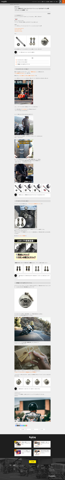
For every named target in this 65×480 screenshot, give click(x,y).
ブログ (54, 1)
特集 (56, 1)
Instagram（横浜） (52, 469)
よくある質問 (31, 468)
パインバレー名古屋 (15, 467)
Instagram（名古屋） (52, 470)
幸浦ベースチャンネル (44, 468)
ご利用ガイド (22, 469)
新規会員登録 (22, 466)
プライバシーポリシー (32, 470)
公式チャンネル (43, 467)
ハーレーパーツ (34, 1)
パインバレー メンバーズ (32, 467)
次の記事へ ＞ (42, 429)
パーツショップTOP (23, 467)
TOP (10, 465)
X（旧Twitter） (52, 467)
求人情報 (32, 461)
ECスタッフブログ (16, 4)
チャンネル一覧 (43, 466)
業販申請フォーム (23, 471)
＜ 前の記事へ (23, 429)
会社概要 (30, 466)
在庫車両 (51, 1)
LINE (50, 468)
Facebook (51, 466)
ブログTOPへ (32, 429)
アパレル (49, 13)
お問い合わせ (31, 469)
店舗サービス (44, 1)
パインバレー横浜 (15, 466)
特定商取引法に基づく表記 (24, 470)
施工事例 (47, 1)
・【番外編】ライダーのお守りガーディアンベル (23, 64)
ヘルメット (39, 1)
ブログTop (11, 4)
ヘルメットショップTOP (24, 468)
